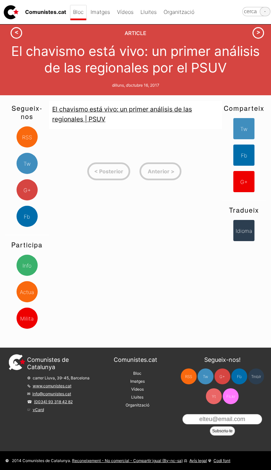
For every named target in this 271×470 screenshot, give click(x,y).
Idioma (244, 231)
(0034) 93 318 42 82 (53, 401)
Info (26, 265)
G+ (27, 190)
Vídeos (125, 12)
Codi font (221, 460)
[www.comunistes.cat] (11, 12)
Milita (27, 318)
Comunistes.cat (135, 359)
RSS (27, 137)
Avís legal (198, 460)
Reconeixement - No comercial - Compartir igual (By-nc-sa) (127, 460)
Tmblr (256, 376)
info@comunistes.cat (51, 393)
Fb (27, 216)
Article (135, 33)
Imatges (100, 12)
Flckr (230, 396)
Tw (27, 163)
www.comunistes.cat (52, 385)
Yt (214, 396)
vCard (38, 409)
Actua (27, 292)
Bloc (78, 12)
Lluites (148, 12)
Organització (179, 12)
